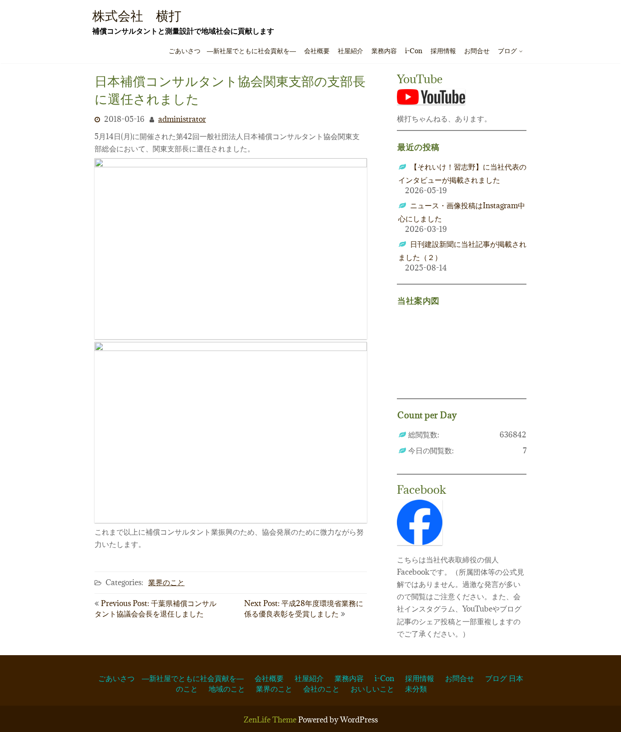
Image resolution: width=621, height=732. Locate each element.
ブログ (507, 50)
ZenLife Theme (271, 720)
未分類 (416, 689)
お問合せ (477, 50)
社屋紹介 (350, 50)
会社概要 (317, 50)
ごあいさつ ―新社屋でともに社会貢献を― (232, 50)
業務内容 (384, 50)
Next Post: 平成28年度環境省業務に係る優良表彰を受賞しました (303, 608)
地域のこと (227, 689)
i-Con (413, 50)
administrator (182, 120)
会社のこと (321, 689)
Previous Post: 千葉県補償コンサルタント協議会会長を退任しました (155, 608)
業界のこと (166, 582)
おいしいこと (372, 689)
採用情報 (443, 50)
